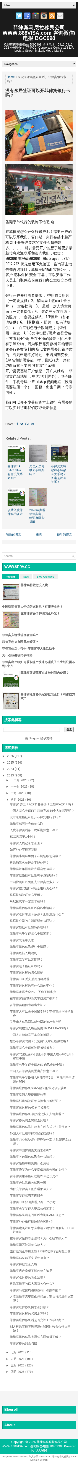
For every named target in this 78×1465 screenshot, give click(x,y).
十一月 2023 (19, 786)
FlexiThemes (20, 1456)
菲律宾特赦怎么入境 (34, 585)
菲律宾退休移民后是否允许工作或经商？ (37, 1320)
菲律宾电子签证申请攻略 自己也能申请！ (37, 1064)
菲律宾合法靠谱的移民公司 (28, 1182)
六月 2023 (18, 1359)
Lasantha (44, 1456)
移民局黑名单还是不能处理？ (29, 862)
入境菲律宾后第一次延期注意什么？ (34, 830)
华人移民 (41, 1450)
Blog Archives (45, 576)
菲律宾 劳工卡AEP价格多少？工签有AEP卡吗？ (42, 804)
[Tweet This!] (21, 424)
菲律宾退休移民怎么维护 (26, 972)
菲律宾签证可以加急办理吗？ (29, 927)
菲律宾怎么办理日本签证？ (20, 641)
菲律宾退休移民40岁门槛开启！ (31, 1107)
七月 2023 (18, 1352)
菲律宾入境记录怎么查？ (26, 843)
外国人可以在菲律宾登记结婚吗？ (32, 1133)
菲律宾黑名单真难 (22, 940)
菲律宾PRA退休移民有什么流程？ (32, 1156)
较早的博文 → (66, 534)
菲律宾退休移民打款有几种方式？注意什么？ (40, 1127)
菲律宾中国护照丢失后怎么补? (30, 1150)
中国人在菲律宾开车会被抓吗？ (31, 1035)
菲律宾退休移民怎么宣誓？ (28, 1277)
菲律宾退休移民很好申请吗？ (29, 946)
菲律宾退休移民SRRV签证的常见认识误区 (38, 1088)
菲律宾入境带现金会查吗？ (20, 635)
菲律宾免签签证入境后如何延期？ (32, 1208)
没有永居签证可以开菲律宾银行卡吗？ (37, 93)
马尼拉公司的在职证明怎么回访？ (32, 921)
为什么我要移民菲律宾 (17, 655)
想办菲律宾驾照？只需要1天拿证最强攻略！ (39, 1041)
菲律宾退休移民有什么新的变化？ (32, 985)
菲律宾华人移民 (60, 1456)
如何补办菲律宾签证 (23, 849)
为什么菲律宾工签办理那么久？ (31, 1189)
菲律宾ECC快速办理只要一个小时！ (34, 1202)
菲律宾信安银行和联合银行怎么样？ (34, 888)
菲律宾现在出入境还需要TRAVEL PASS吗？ (39, 1028)
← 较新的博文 (11, 534)
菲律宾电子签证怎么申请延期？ (31, 933)
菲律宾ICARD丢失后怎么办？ (29, 1258)
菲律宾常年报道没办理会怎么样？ (32, 869)
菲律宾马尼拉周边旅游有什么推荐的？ (35, 1290)
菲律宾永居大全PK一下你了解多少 (33, 992)
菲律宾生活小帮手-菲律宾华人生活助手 (28, 648)
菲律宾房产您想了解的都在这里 (31, 1270)
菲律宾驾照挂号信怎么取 (26, 823)
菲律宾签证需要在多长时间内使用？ (45, 672)
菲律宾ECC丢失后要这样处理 (29, 979)
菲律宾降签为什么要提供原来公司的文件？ (38, 1169)
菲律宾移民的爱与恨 (23, 1343)
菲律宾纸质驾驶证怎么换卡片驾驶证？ (35, 1101)
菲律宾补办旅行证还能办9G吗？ (31, 1221)
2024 (11, 769)
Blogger (34, 738)
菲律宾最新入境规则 (23, 953)
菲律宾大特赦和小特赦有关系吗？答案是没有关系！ (58, 474)
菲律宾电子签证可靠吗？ (26, 966)
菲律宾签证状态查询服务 (26, 1195)
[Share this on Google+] (27, 424)
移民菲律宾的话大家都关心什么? (32, 1283)
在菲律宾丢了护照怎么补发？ (40, 613)
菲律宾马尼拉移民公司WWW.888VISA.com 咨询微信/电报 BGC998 (39, 33)
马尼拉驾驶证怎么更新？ (26, 895)
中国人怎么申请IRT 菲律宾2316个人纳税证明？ (42, 810)
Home (11, 77)
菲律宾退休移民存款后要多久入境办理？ (37, 1114)
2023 (11, 775)
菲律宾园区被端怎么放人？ (28, 1245)
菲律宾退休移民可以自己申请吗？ (32, 908)
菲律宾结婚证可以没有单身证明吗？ (34, 875)
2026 (11, 756)
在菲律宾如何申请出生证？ (28, 1005)
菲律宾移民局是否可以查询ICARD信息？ (37, 1215)
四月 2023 (18, 1371)
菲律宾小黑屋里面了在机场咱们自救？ (35, 856)
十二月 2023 (19, 780)
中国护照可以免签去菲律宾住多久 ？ (34, 882)
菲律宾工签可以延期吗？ (26, 959)
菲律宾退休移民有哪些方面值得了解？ (35, 1337)
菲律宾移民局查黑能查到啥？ (29, 1120)
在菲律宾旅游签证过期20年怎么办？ (34, 1176)
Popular (10, 576)
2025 (11, 762)
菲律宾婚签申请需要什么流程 (29, 1163)
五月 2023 (18, 1365)
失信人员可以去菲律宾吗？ (36, 470)
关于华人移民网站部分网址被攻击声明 (35, 1021)
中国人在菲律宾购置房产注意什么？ (34, 1071)
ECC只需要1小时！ (23, 836)
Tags (26, 576)
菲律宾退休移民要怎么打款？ (29, 1307)
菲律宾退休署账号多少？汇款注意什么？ (37, 914)
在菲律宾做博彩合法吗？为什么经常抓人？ (38, 1238)
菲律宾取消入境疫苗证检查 (28, 1094)
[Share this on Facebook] (17, 424)
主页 (39, 534)
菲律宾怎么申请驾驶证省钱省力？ (32, 1047)
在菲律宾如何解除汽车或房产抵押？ (34, 998)
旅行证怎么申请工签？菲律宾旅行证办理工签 (40, 1251)
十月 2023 (18, 793)
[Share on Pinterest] (32, 424)
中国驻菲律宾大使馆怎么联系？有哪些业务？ (32, 606)
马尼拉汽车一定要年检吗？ (28, 901)
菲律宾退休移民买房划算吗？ (29, 1313)
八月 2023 (18, 799)
